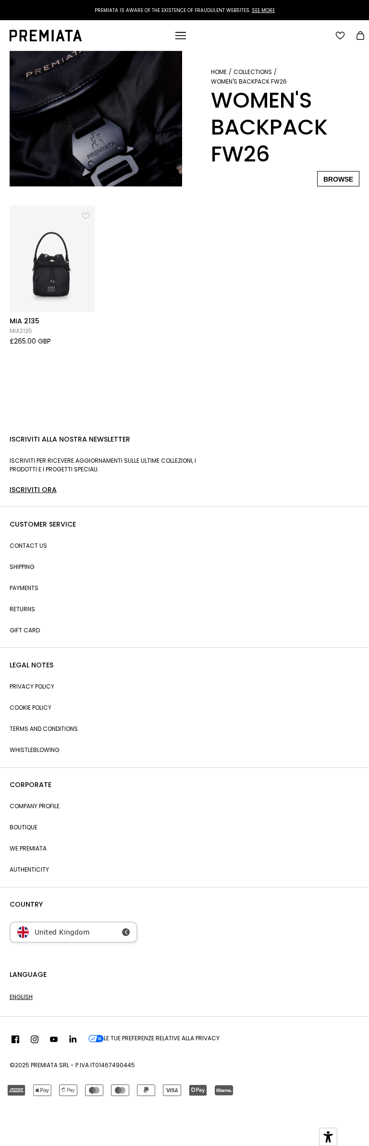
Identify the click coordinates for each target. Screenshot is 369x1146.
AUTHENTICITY (29, 869)
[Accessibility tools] (328, 1137)
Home (219, 72)
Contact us (28, 546)
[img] (15, 1039)
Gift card (25, 630)
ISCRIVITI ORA (33, 489)
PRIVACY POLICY (32, 686)
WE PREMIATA (28, 848)
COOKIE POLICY (30, 707)
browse (338, 179)
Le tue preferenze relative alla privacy (162, 1038)
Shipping (22, 567)
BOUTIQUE (23, 827)
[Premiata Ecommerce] (46, 39)
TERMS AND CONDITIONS (44, 729)
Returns (22, 609)
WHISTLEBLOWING (35, 750)
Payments (24, 588)
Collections (253, 72)
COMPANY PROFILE (35, 806)
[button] (86, 214)
